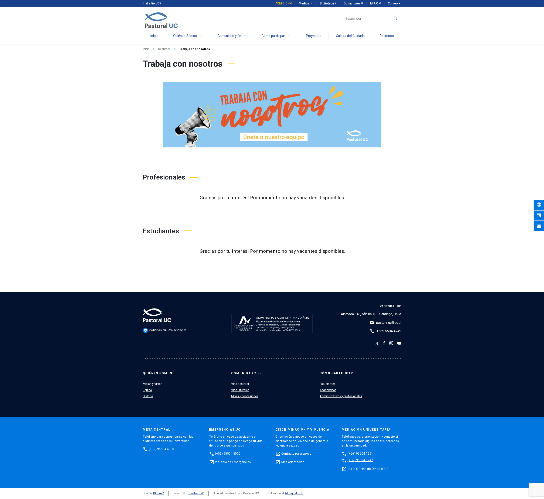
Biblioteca (327, 3)
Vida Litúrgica (240, 390)
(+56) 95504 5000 (228, 453)
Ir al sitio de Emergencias (233, 462)
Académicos (328, 390)
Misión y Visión (152, 384)
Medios (306, 3)
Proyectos (313, 36)
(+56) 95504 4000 (161, 449)
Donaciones (352, 3)
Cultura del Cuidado (350, 36)
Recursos (387, 36)
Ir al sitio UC (151, 3)
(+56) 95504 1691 (360, 453)
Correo (394, 3)
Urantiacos (195, 493)
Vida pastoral (240, 384)
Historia (148, 396)
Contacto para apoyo (296, 453)
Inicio (154, 36)
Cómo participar (276, 36)
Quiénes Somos (188, 36)
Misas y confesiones (244, 396)
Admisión (282, 3)
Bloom (157, 493)
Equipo (147, 390)
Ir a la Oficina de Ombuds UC (368, 468)
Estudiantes (328, 384)
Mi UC (374, 3)
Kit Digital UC (293, 493)
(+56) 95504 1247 (360, 460)
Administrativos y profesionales (341, 396)
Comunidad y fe (232, 36)
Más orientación (293, 462)
